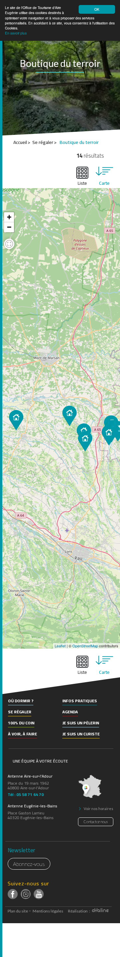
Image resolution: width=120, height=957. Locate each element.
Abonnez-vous (29, 864)
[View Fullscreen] (9, 244)
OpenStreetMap (85, 645)
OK (96, 9)
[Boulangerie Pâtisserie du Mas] (109, 435)
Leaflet (60, 645)
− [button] (9, 227)
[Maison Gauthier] (69, 416)
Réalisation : (79, 910)
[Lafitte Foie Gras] (16, 420)
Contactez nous (96, 821)
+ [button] (9, 217)
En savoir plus (16, 32)
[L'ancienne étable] (85, 441)
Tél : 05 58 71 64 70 (26, 793)
